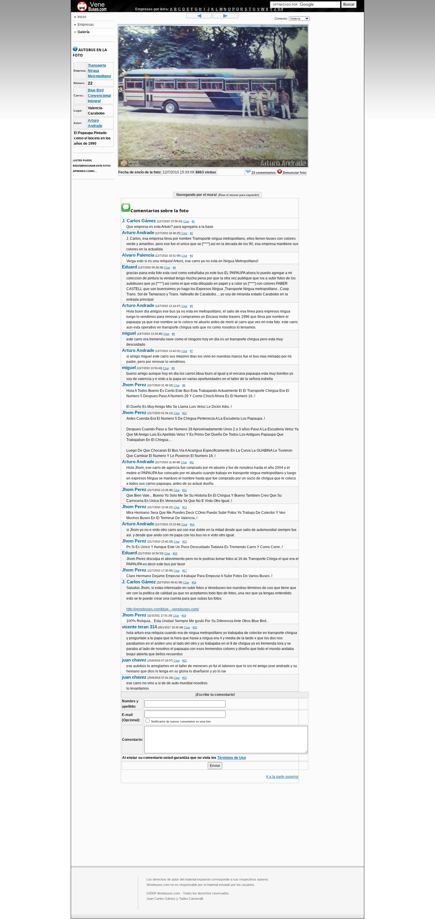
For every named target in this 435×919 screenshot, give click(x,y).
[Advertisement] (336, 102)
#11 (192, 462)
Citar (186, 221)
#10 (184, 413)
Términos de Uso (231, 758)
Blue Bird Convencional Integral (99, 95)
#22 (184, 677)
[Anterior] (199, 17)
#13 (184, 507)
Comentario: (132, 740)
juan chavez (134, 659)
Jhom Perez (134, 384)
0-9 (280, 9)
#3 (191, 255)
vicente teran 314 (139, 626)
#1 (193, 221)
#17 (184, 570)
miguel (129, 333)
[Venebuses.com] (94, 6)
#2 (191, 233)
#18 (194, 582)
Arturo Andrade (138, 232)
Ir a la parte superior (282, 777)
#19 (184, 615)
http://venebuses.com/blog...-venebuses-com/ (162, 609)
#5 (191, 306)
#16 (175, 553)
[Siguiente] (226, 17)
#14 (192, 524)
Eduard (129, 266)
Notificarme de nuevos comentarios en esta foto (180, 721)
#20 (195, 627)
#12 (184, 490)
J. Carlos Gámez (139, 220)
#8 (173, 368)
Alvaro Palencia (138, 254)
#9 (183, 385)
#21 (184, 660)
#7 (191, 351)
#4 (174, 267)
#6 (173, 333)
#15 (184, 541)
